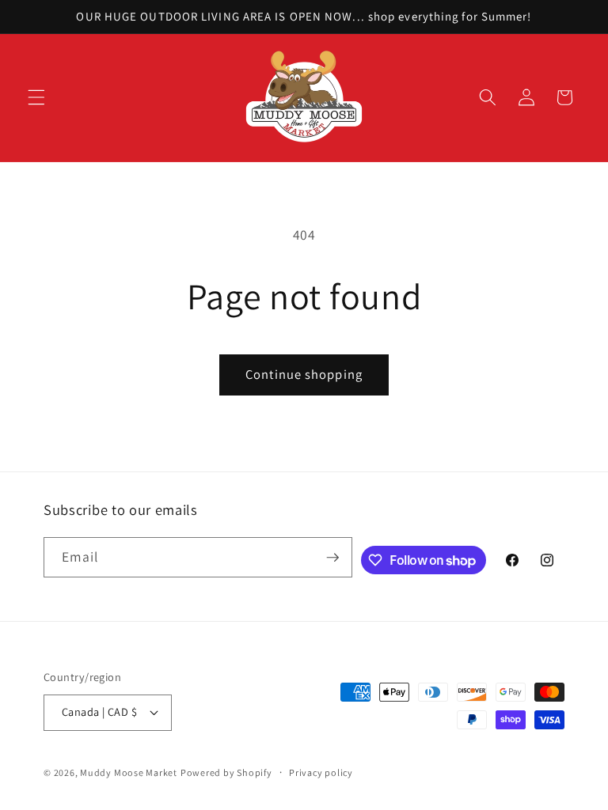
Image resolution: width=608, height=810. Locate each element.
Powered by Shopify (226, 772)
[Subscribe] (333, 557)
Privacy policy (321, 772)
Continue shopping (304, 374)
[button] (36, 97)
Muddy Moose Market (128, 772)
